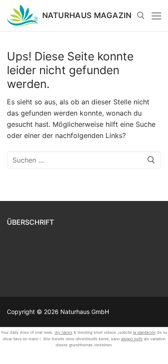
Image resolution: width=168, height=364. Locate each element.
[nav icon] (156, 15)
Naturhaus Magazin (87, 15)
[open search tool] (141, 15)
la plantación (144, 332)
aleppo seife (132, 338)
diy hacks (63, 332)
